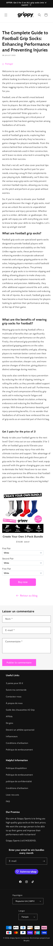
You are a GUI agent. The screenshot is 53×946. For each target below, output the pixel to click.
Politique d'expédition (16, 768)
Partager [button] (9, 63)
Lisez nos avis (12, 794)
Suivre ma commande (16, 689)
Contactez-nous (13, 696)
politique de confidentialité (19, 781)
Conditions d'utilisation (17, 743)
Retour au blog (28, 595)
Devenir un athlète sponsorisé (20, 729)
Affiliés (9, 716)
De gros (9, 723)
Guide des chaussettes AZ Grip (20, 709)
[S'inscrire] (43, 861)
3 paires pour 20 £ (14, 683)
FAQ (8, 801)
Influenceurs (12, 736)
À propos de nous (14, 703)
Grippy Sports (15, 938)
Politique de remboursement (19, 749)
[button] (6, 15)
